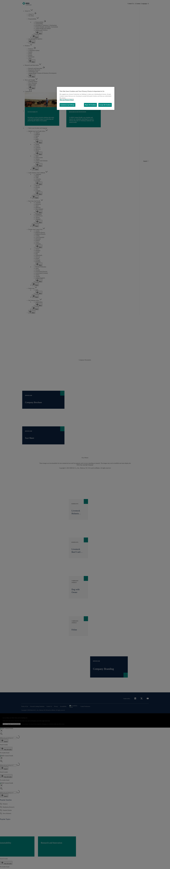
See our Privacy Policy (66, 99)
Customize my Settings (67, 104)
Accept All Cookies (105, 104)
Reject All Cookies (90, 104)
